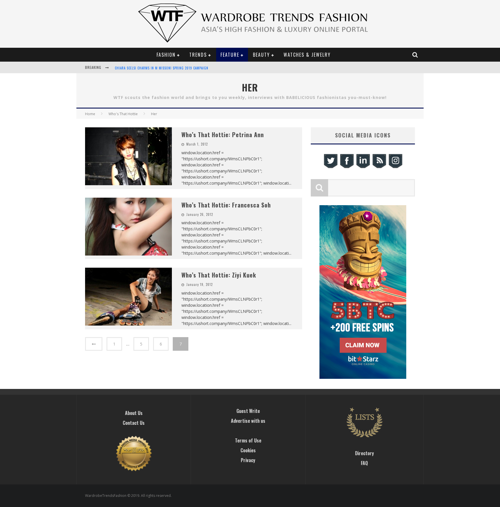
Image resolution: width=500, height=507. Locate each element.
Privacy (248, 460)
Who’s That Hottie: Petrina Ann (222, 134)
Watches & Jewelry (307, 54)
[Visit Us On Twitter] (330, 167)
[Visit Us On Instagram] (395, 167)
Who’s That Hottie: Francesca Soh (226, 205)
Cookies (248, 450)
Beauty (261, 54)
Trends (198, 54)
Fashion (166, 54)
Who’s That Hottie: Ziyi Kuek (218, 275)
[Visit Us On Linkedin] (363, 167)
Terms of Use (248, 440)
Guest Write (248, 410)
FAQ (364, 463)
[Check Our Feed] (379, 167)
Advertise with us (248, 420)
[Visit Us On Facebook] (347, 167)
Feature (229, 54)
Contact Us (134, 422)
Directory (364, 453)
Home (90, 113)
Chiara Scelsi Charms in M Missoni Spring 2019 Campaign (161, 68)
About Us (134, 412)
